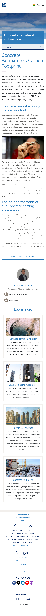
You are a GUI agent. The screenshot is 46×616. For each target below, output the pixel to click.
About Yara (23, 557)
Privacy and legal (23, 599)
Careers (23, 564)
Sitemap (23, 521)
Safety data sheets (23, 594)
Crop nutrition (23, 568)
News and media (23, 561)
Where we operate (23, 518)
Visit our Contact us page (23, 545)
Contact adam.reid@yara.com (23, 257)
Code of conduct (23, 515)
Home (4, 11)
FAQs (23, 571)
